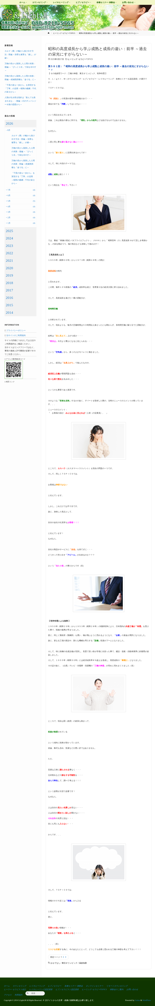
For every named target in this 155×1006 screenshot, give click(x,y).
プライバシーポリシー (16, 330)
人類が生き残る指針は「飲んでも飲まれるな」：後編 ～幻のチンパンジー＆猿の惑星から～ (20, 100)
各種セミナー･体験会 (73, 986)
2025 (9, 231)
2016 (9, 298)
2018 (9, 283)
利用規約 (18, 995)
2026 (9, 123)
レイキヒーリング (37, 986)
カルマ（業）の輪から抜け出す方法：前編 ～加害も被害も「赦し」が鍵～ (20, 54)
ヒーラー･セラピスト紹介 (15, 989)
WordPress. (146, 1000)
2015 (9, 305)
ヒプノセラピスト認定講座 (67, 989)
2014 (9, 312)
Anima (137, 1000)
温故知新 (83, 963)
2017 (9, 290)
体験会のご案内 (116, 989)
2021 (9, 260)
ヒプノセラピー (54, 986)
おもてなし (55, 963)
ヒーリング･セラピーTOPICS (64, 33)
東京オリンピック (69, 963)
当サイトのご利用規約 (16, 335)
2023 (9, 246)
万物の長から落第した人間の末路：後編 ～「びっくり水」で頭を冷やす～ (20, 67)
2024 (9, 238)
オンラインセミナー (94, 986)
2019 (9, 275)
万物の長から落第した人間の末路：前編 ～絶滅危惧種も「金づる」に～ (23, 164)
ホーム (7, 986)
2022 (9, 253)
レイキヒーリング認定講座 (40, 989)
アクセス (8, 995)
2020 (9, 268)
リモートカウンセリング (117, 986)
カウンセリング (19, 986)
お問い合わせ (132, 989)
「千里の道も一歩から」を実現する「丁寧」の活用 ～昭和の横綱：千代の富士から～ (20, 88)
